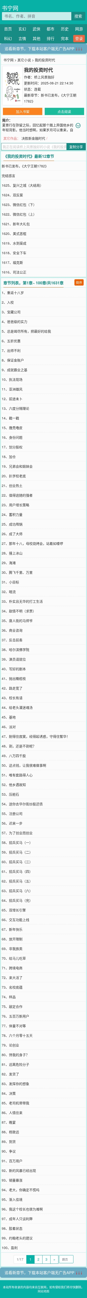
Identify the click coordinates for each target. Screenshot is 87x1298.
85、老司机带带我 (15, 1102)
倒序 (79, 282)
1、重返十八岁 (13, 292)
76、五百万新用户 (15, 1016)
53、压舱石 (10, 794)
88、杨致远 (10, 1131)
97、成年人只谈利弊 (17, 1218)
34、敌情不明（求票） (19, 610)
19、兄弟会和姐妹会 (17, 466)
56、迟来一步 (12, 823)
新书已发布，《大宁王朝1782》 (25, 166)
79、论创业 (10, 1045)
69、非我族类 (12, 948)
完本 (65, 38)
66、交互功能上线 (15, 919)
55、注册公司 (12, 813)
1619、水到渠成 (14, 243)
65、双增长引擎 (14, 910)
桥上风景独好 (44, 77)
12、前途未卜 (12, 398)
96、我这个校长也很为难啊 (22, 1209)
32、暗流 (9, 591)
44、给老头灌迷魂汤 (17, 707)
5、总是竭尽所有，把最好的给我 (26, 331)
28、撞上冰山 (12, 553)
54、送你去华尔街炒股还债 (22, 803)
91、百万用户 (12, 1160)
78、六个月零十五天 (17, 1035)
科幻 (8, 38)
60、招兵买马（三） (17, 861)
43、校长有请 (12, 697)
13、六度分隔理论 (15, 408)
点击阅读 (64, 111)
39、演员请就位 (14, 659)
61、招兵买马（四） (17, 871)
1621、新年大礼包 (16, 223)
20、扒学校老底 (14, 475)
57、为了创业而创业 (17, 832)
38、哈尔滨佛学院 (15, 649)
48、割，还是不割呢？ (19, 746)
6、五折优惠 (11, 340)
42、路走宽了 (12, 688)
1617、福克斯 (12, 262)
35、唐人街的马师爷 (17, 620)
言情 (22, 38)
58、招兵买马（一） (17, 842)
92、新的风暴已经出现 (19, 1170)
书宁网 (10, 8)
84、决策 (9, 1093)
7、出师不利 (11, 350)
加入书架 (22, 111)
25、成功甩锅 (12, 524)
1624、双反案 (12, 194)
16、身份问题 (12, 437)
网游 (79, 29)
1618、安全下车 (14, 252)
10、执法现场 (12, 379)
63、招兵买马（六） (17, 890)
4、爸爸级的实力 (14, 321)
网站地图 (43, 1291)
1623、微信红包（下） (19, 204)
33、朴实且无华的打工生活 (22, 601)
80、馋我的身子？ (15, 1054)
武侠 (36, 29)
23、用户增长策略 (15, 504)
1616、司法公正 (14, 272)
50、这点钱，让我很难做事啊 (24, 765)
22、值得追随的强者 (17, 495)
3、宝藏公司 (11, 311)
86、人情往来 (12, 1112)
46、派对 (9, 726)
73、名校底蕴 (12, 987)
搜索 (78, 16)
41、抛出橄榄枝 (14, 678)
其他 (36, 38)
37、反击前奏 (12, 639)
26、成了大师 (12, 533)
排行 (50, 38)
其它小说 (24, 59)
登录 (79, 38)
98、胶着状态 (12, 1228)
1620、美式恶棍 (14, 233)
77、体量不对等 (14, 1025)
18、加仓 (9, 456)
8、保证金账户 (13, 360)
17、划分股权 (12, 446)
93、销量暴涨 (12, 1180)
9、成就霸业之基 (14, 369)
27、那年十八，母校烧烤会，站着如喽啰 (32, 543)
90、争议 (9, 1151)
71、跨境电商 (12, 967)
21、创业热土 (12, 485)
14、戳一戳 (10, 418)
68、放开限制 (12, 938)
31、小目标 (10, 582)
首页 (8, 29)
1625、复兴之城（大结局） (22, 185)
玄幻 (22, 29)
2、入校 (8, 302)
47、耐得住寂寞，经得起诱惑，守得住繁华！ (36, 736)
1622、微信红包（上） (19, 214)
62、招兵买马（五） (17, 881)
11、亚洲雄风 (12, 389)
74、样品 (9, 996)
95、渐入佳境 (12, 1199)
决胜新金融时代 (33, 138)
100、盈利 (10, 1247)
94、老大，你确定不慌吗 (20, 1189)
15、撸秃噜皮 (12, 427)
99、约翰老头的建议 (17, 1238)
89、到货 (9, 1141)
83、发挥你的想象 (15, 1083)
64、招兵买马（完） (17, 900)
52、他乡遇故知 (14, 784)
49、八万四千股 (14, 755)
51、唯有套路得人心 (17, 774)
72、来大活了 (12, 977)
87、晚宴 (9, 1122)
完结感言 (8, 175)
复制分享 (76, 146)
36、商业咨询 (12, 630)
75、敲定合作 (12, 1006)
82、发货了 (10, 1074)
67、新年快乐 (12, 929)
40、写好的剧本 (14, 668)
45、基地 (9, 717)
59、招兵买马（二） (17, 852)
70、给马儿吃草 (14, 958)
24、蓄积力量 (12, 514)
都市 (50, 29)
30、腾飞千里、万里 (17, 572)
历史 (65, 29)
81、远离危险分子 (15, 1064)
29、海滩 (9, 562)
